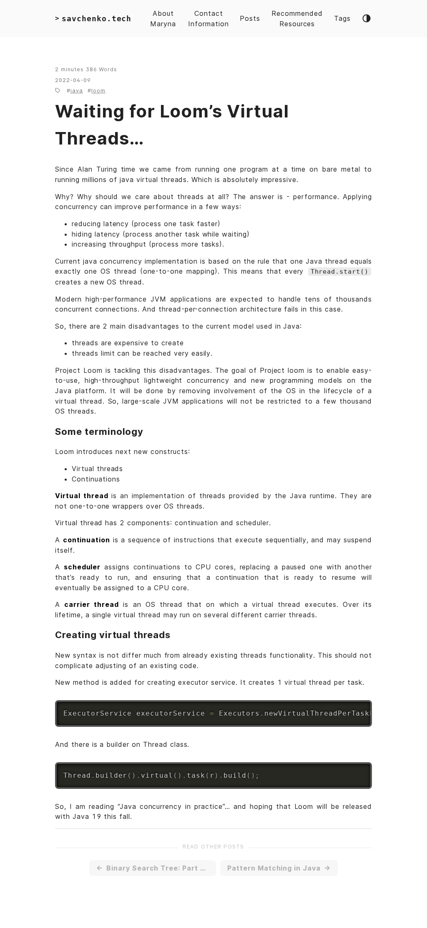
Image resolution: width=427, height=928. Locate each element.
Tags (342, 18)
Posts (250, 18)
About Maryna (163, 18)
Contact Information (208, 18)
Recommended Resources (297, 18)
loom (98, 90)
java (76, 90)
